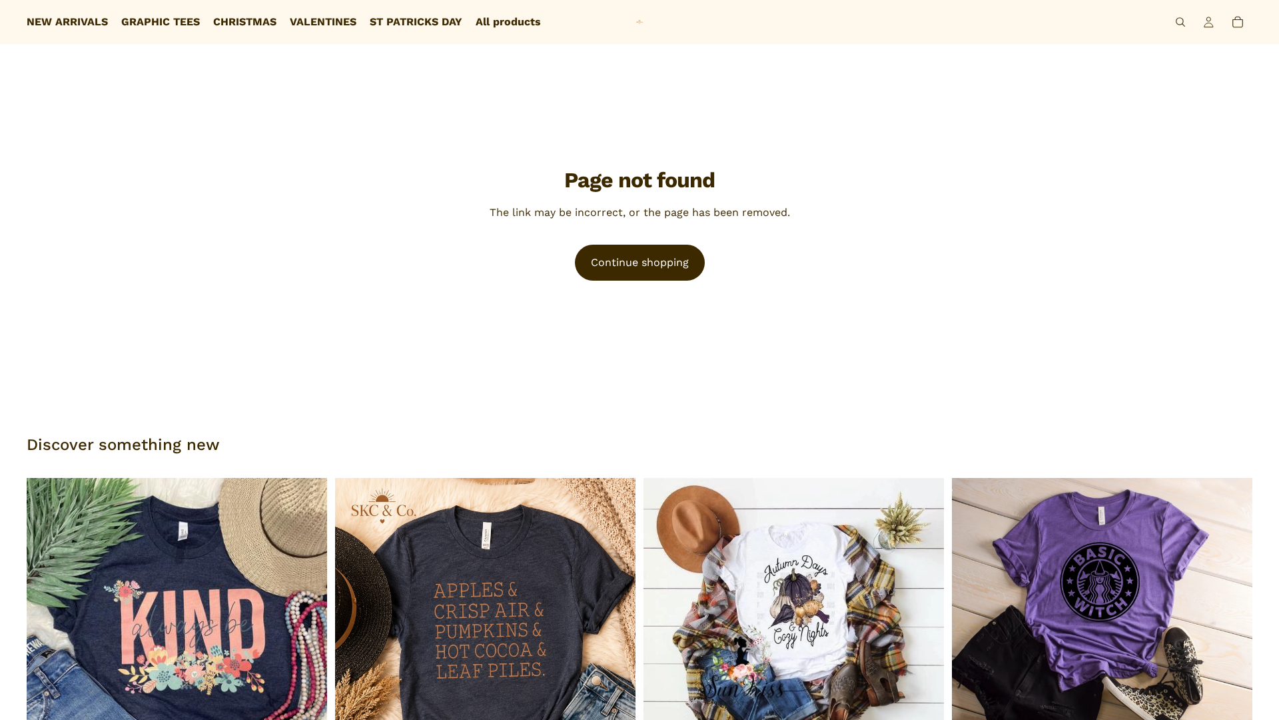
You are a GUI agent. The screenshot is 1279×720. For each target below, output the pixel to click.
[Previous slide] (47, 628)
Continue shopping (640, 262)
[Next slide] (307, 628)
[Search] (1180, 22)
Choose (1243, 699)
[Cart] (1237, 22)
